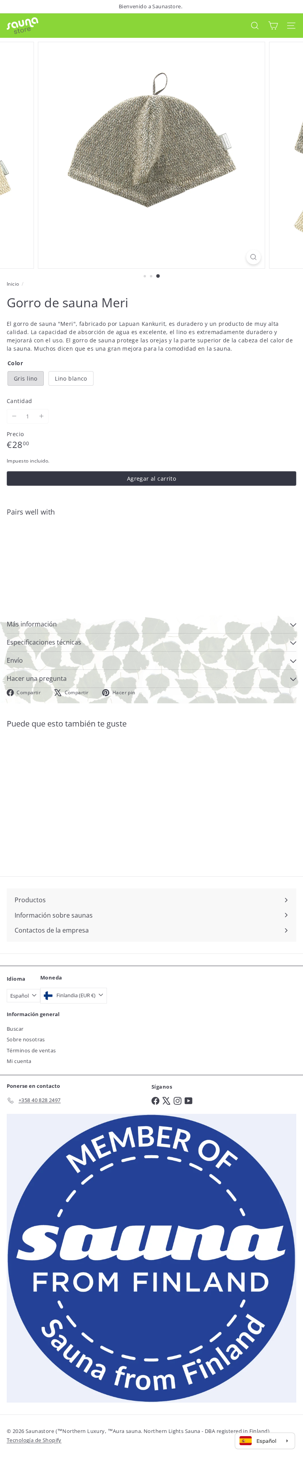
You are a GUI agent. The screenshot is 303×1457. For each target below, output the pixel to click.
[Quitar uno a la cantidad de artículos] (14, 416)
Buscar (15, 1028)
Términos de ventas (31, 1050)
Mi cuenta (19, 1061)
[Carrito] (273, 25)
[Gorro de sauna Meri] (151, 550)
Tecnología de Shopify (34, 1440)
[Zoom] (253, 257)
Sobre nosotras (26, 1039)
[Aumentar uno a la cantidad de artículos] (41, 416)
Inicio (13, 284)
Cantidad (19, 401)
